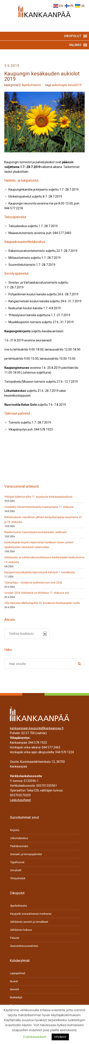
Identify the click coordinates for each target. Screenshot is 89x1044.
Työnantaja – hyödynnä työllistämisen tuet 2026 (33, 582)
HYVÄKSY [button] (60, 1037)
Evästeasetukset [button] (34, 1037)
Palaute (14, 937)
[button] (72, 36)
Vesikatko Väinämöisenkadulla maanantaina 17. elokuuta (38, 507)
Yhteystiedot (17, 878)
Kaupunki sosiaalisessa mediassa (30, 913)
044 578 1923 (37, 742)
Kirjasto (14, 830)
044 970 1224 (64, 752)
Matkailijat (16, 997)
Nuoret (14, 981)
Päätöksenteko (19, 846)
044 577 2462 (51, 747)
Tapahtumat (17, 862)
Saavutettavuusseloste (24, 946)
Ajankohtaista (31, 85)
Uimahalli (15, 870)
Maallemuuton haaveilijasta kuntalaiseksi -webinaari (35, 532)
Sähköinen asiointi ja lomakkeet (29, 921)
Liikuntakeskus (19, 838)
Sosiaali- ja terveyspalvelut (26, 854)
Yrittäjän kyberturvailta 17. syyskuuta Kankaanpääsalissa (38, 496)
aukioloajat (59, 85)
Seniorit (14, 989)
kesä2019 (74, 85)
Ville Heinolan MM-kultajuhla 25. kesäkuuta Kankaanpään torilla (42, 603)
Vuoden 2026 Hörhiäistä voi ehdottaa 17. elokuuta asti (36, 592)
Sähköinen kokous (21, 929)
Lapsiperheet (17, 973)
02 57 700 (28, 733)
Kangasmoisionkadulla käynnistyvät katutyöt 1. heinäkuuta (39, 572)
